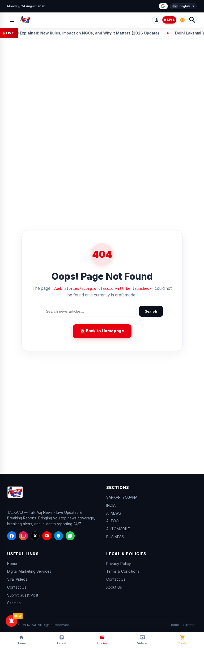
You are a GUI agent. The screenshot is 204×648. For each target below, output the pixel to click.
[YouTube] (46, 535)
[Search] (192, 20)
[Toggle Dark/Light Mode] (182, 20)
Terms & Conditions (122, 571)
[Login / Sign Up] (156, 20)
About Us (114, 587)
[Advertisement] (102, 78)
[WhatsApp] (70, 535)
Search (151, 311)
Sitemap (14, 603)
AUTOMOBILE (118, 529)
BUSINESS (115, 537)
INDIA (111, 505)
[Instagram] (23, 535)
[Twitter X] (35, 535)
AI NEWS (113, 513)
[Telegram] (58, 535)
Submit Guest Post (22, 595)
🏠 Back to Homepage (102, 331)
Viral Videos (17, 579)
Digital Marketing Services (29, 571)
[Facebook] (11, 535)
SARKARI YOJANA (121, 497)
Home (12, 564)
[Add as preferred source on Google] (163, 6)
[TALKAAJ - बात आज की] (25, 20)
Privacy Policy (118, 564)
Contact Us (16, 587)
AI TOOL (113, 521)
